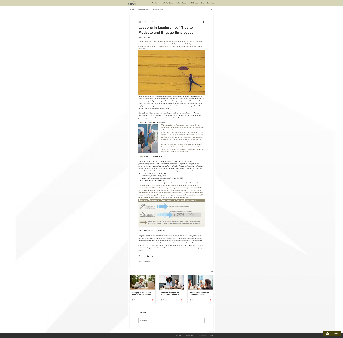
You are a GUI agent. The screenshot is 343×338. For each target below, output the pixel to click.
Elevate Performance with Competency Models (199, 293)
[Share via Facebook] (139, 256)
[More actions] (203, 22)
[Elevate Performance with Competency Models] (200, 282)
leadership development (143, 9)
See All (211, 271)
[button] (211, 9)
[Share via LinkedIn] (148, 256)
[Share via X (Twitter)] (144, 256)
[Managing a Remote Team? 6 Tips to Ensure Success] (142, 282)
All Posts (132, 9)
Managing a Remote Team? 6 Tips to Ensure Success (142, 293)
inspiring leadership (158, 9)
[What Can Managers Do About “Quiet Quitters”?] (171, 282)
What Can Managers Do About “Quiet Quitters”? (170, 293)
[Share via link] (152, 256)
